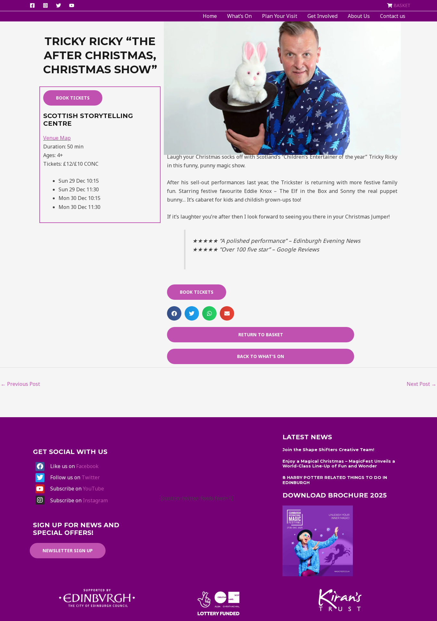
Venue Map (57, 137)
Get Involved (322, 16)
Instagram (95, 500)
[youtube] (72, 5)
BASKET (401, 5)
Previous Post (20, 383)
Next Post (421, 383)
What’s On (239, 16)
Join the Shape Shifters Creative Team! (328, 449)
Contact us (392, 16)
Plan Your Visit (279, 16)
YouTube (93, 488)
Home (210, 16)
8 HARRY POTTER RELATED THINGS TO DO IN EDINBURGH (334, 480)
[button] (174, 313)
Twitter (91, 477)
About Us (359, 16)
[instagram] (46, 5)
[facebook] (33, 5)
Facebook (87, 466)
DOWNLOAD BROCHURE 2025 (334, 495)
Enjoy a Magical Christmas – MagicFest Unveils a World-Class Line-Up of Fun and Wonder (338, 463)
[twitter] (59, 5)
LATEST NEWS (307, 437)
